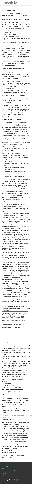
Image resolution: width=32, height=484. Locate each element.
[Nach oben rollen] (28, 480)
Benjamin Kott (18, 480)
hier (14, 457)
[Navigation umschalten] (29, 2)
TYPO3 (19, 478)
